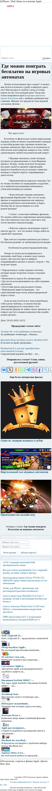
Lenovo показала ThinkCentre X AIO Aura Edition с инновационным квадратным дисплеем (24, 609)
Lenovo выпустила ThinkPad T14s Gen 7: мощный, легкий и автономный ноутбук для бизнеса (25, 599)
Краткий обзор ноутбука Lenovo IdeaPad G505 (24, 340)
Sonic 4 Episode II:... (11, 635)
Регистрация (9, 552)
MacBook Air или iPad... (14, 740)
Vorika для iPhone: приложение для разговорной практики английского (20, 589)
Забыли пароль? (28, 552)
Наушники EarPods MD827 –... (17, 680)
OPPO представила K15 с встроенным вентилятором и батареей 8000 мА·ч (22, 618)
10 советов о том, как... (13, 657)
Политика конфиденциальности (21, 782)
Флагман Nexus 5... (11, 715)
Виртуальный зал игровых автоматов (24, 471)
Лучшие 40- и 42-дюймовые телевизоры (21, 331)
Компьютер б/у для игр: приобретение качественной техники (20, 349)
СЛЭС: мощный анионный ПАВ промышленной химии (19, 563)
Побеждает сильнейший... (15, 703)
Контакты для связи (40, 782)
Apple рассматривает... (13, 728)
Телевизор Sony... (10, 694)
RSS (5, 785)
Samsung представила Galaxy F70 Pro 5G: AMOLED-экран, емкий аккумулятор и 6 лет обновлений (25, 580)
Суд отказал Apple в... (13, 666)
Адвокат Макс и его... (13, 752)
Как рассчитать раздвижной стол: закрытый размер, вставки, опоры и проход (25, 571)
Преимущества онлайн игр (18, 514)
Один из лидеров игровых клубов (22, 440)
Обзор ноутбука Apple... (13, 647)
